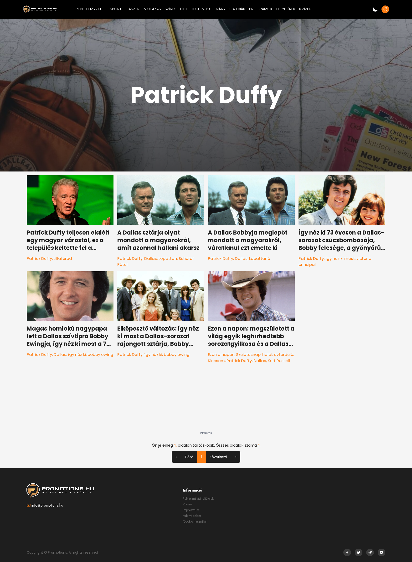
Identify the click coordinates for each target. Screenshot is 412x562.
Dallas (150, 258)
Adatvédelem (192, 515)
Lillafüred (63, 258)
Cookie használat (194, 521)
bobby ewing (100, 354)
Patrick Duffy (39, 258)
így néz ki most (340, 258)
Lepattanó (259, 258)
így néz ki (77, 354)
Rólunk (187, 504)
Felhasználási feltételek (198, 498)
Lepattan (168, 258)
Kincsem (216, 361)
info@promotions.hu (47, 505)
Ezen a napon (221, 354)
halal (267, 354)
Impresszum (191, 510)
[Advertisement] (206, 401)
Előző (189, 457)
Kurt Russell (279, 361)
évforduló (283, 354)
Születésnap (248, 354)
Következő (218, 457)
